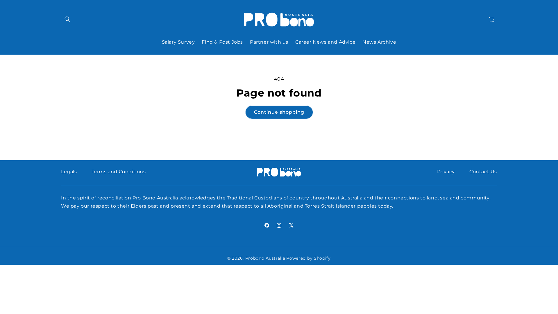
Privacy (446, 171)
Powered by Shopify (308, 258)
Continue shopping (279, 112)
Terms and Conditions (119, 171)
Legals (69, 171)
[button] (67, 19)
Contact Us (483, 171)
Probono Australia (265, 258)
